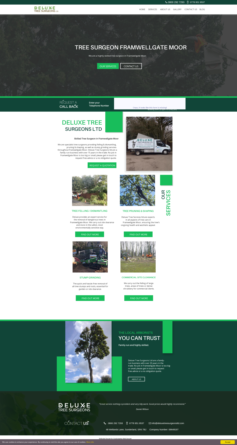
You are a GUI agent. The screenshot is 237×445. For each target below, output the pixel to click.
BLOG (202, 9)
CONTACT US (191, 9)
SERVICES (152, 9)
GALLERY (177, 9)
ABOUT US (165, 9)
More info (90, 442)
